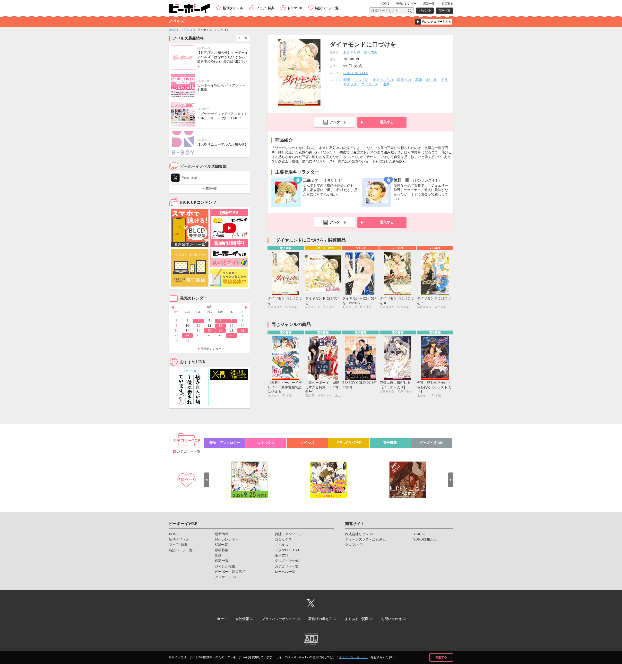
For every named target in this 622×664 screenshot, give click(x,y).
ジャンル (425, 10)
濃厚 (386, 84)
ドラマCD (294, 8)
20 (220, 330)
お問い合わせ (391, 619)
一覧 (244, 38)
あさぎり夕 (351, 52)
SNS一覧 (429, 3)
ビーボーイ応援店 (228, 572)
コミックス (266, 443)
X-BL (417, 534)
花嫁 (418, 80)
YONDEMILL (423, 539)
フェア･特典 (265, 8)
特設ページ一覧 (327, 8)
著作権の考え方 (320, 619)
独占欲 (431, 80)
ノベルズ (186, 30)
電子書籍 (390, 443)
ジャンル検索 (225, 566)
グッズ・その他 (431, 443)
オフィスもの (382, 80)
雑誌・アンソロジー (224, 443)
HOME (384, 3)
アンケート (338, 122)
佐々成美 (370, 52)
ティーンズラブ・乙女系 (363, 539)
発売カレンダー (211, 348)
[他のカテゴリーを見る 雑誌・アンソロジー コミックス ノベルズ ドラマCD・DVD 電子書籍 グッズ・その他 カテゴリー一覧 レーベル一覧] (433, 22)
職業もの (404, 80)
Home (172, 30)
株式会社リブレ (357, 534)
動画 (218, 555)
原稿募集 (447, 3)
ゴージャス (369, 84)
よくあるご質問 (357, 619)
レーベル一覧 (285, 572)
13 (220, 325)
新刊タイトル (233, 8)
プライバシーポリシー (353, 657)
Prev (172, 307)
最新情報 (221, 534)
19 (209, 330)
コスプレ (361, 80)
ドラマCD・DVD (349, 443)
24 (187, 335)
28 (231, 335)
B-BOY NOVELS (355, 73)
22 (242, 330)
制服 (346, 80)
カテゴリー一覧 (188, 451)
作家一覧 (444, 10)
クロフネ (352, 545)
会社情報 (242, 619)
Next (246, 307)
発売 (406, 3)
